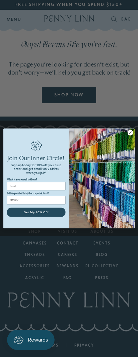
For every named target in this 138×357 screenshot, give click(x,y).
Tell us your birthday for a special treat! (28, 193)
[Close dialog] (130, 133)
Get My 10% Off (36, 212)
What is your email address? (22, 179)
